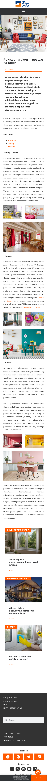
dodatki (11, 147)
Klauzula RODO (10, 701)
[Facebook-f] (12, 769)
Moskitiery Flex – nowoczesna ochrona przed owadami (23, 562)
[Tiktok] (35, 769)
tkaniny (11, 143)
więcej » (12, 570)
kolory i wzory (14, 140)
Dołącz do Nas (10, 698)
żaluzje (10, 301)
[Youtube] (29, 769)
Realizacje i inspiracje (15, 740)
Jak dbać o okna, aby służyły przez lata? (20, 657)
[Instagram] (18, 769)
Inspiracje (9, 69)
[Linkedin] (23, 769)
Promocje (8, 737)
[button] (23, 11)
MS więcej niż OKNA (31, 307)
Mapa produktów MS (12, 708)
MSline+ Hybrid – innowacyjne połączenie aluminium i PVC (21, 610)
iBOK (5, 704)
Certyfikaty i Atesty (14, 733)
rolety (41, 298)
